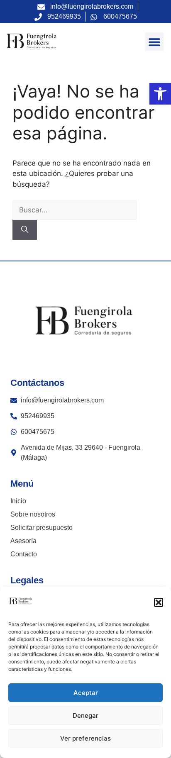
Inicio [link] (18, 501)
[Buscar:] (74, 210)
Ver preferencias (85, 738)
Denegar (85, 715)
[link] (160, 94)
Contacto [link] (23, 554)
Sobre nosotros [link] (32, 514)
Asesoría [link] (23, 540)
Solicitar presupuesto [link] (41, 527)
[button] (158, 602)
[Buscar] (24, 230)
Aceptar (85, 693)
